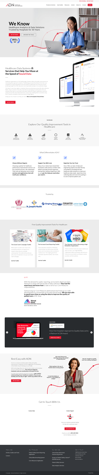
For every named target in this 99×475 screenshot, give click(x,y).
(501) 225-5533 (74, 433)
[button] (7, 332)
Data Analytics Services (58, 465)
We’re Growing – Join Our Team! (86, 1)
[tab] (16, 137)
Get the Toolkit (15, 261)
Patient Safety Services (58, 462)
